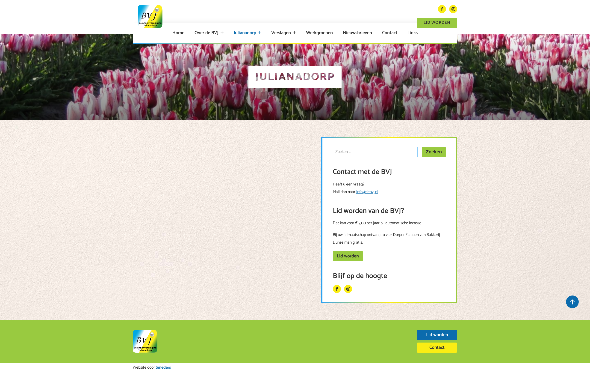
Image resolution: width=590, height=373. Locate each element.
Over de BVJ (206, 33)
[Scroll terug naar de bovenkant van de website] (572, 301)
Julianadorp (245, 33)
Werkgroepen (319, 33)
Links (412, 33)
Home (178, 33)
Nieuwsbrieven (357, 33)
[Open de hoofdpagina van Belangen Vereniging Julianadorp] (150, 16)
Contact (389, 33)
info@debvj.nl (367, 192)
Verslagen (281, 33)
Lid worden (437, 22)
